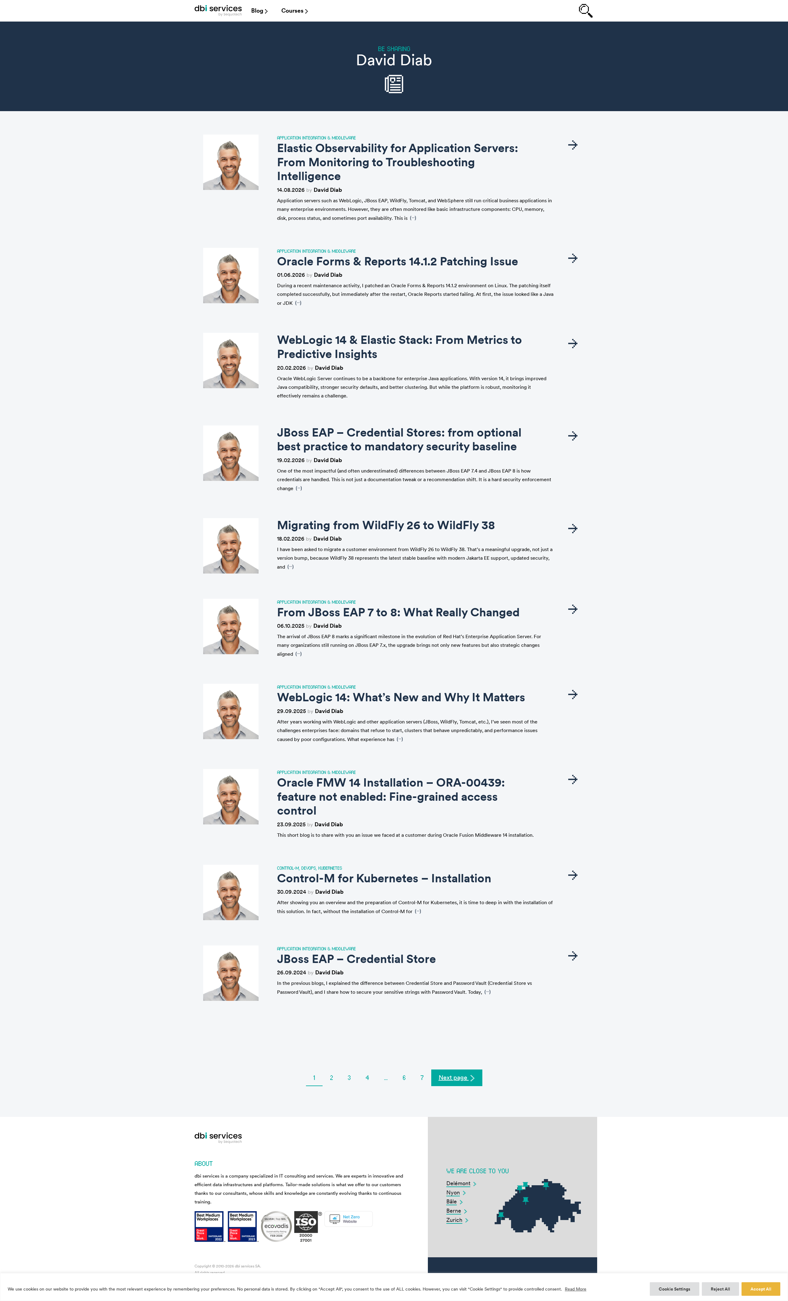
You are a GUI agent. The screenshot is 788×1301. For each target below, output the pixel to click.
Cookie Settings (674, 1289)
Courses (292, 10)
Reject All (720, 1289)
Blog (257, 10)
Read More (575, 1289)
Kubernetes (330, 868)
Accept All (760, 1289)
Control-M (288, 868)
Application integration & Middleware (316, 138)
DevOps (308, 868)
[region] (394, 1287)
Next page (454, 1077)
